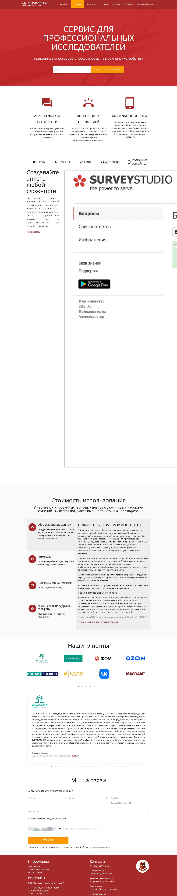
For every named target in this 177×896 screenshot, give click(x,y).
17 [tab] (113, 766)
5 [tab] (94, 686)
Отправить (48, 840)
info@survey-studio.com (101, 873)
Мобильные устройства (139, 162)
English (63, 4)
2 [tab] (82, 686)
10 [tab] (86, 766)
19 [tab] (121, 766)
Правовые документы (38, 869)
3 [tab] (86, 686)
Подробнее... (34, 231)
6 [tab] (98, 686)
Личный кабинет (145, 4)
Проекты (64, 162)
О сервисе (77, 4)
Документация (35, 872)
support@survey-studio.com (102, 881)
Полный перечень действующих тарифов (98, 621)
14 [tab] (102, 766)
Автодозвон (113, 162)
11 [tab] (90, 766)
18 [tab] (117, 766)
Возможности (92, 4)
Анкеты (40, 162)
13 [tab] (98, 766)
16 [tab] (110, 766)
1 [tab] (78, 686)
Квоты (88, 162)
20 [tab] (125, 766)
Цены (105, 4)
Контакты (128, 4)
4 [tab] (90, 686)
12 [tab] (94, 766)
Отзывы (116, 4)
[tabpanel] (42, 669)
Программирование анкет (55, 583)
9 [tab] (82, 766)
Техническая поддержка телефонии (54, 607)
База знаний (34, 866)
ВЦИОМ (75, 755)
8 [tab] (78, 766)
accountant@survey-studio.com (104, 889)
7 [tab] (75, 766)
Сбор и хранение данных (54, 524)
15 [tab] (106, 766)
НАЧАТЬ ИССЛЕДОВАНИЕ (108, 69)
